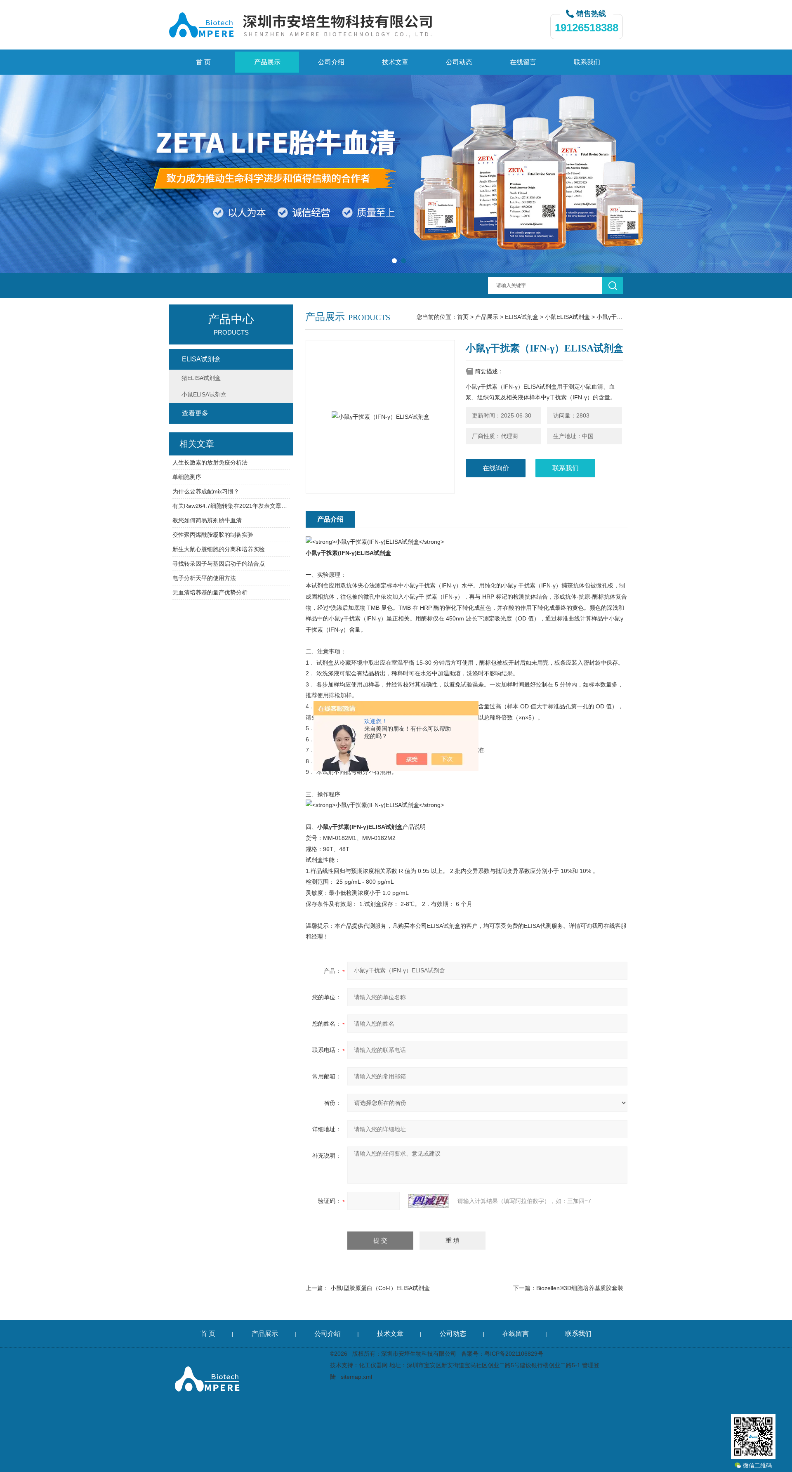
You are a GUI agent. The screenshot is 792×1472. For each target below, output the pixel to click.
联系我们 (587, 62)
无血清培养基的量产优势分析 (210, 592)
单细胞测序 (186, 477)
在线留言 (523, 62)
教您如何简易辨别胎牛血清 (207, 520)
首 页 (203, 62)
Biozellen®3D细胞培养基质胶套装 (579, 1288)
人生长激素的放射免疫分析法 (210, 462)
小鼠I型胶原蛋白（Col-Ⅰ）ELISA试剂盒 (380, 1288)
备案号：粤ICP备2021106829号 (502, 1353)
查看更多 (195, 413)
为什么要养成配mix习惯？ (205, 491)
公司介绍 (331, 62)
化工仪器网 (373, 1365)
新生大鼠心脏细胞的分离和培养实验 (218, 549)
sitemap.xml (356, 1376)
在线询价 (496, 468)
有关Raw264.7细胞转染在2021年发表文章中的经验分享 (231, 505)
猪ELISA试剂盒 (201, 378)
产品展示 (267, 62)
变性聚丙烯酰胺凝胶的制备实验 (212, 534)
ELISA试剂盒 (521, 317)
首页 (463, 317)
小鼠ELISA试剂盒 (567, 317)
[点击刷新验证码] (428, 1201)
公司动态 (459, 62)
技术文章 (395, 62)
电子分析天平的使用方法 (204, 578)
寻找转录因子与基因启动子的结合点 (218, 563)
